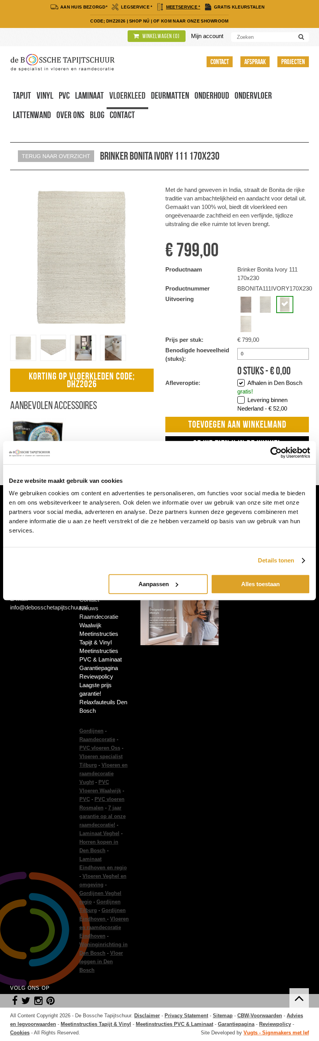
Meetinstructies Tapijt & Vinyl (98, 638)
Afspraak (255, 62)
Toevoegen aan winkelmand (237, 424)
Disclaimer (147, 1015)
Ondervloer (253, 96)
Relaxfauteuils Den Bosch (103, 706)
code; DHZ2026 (107, 21)
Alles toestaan (260, 584)
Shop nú (139, 21)
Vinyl (45, 96)
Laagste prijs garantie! (95, 689)
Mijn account (207, 36)
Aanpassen (153, 584)
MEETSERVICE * (183, 7)
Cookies (20, 1033)
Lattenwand (32, 115)
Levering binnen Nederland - (262, 404)
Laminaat (89, 96)
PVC (84, 799)
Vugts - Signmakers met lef (276, 1033)
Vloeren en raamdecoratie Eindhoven (104, 927)
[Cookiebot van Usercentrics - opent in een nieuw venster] (276, 452)
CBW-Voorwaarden (259, 1015)
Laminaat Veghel (99, 833)
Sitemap (223, 1015)
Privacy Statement (186, 1015)
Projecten (293, 62)
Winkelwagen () (160, 36)
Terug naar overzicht (56, 156)
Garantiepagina (98, 668)
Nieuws (88, 608)
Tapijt (22, 96)
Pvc (64, 96)
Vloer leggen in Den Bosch (101, 961)
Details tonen (276, 560)
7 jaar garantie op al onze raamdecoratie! (102, 816)
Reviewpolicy (96, 676)
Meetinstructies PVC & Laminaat (100, 655)
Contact (219, 62)
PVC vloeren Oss (99, 748)
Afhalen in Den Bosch (269, 387)
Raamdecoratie (97, 739)
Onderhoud (212, 96)
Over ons (70, 115)
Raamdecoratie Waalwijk (98, 620)
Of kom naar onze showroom (191, 21)
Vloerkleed (127, 96)
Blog (97, 115)
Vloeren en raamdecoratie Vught (103, 773)
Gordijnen (91, 731)
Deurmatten (170, 96)
